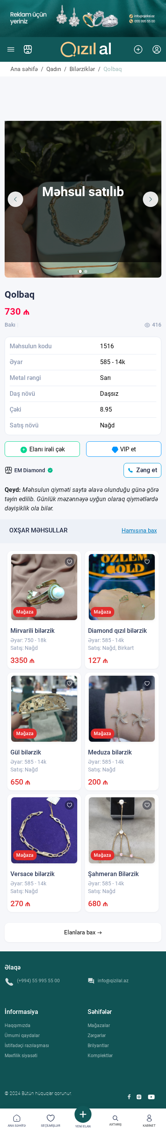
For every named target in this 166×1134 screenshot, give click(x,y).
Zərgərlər (97, 1035)
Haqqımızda (17, 1025)
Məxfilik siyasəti (21, 1055)
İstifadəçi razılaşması (27, 1045)
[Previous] (15, 199)
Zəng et (146, 470)
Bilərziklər (82, 69)
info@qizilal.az (113, 980)
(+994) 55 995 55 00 (38, 980)
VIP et (127, 449)
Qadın (53, 69)
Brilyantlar (98, 1045)
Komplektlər (100, 1055)
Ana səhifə (24, 69)
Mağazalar (99, 1025)
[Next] (150, 199)
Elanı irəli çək (46, 449)
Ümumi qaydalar (22, 1035)
